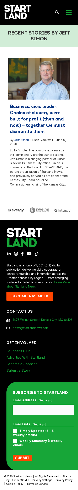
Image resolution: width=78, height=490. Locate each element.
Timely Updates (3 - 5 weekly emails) (33, 433)
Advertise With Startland (25, 357)
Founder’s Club (18, 351)
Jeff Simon (21, 140)
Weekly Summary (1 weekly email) (37, 443)
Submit (22, 458)
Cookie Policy (14, 483)
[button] (57, 12)
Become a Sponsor (21, 364)
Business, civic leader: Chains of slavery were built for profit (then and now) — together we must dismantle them (37, 119)
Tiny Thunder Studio (16, 480)
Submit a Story (18, 370)
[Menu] (69, 12)
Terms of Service (37, 483)
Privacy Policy (64, 480)
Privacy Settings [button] (42, 480)
